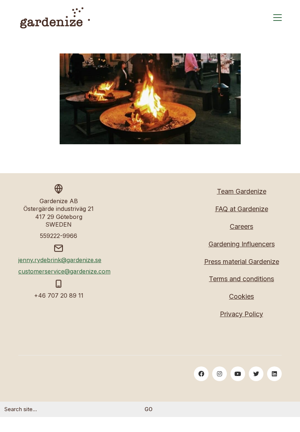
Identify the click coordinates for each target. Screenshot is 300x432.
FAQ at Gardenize (241, 209)
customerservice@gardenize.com (64, 271)
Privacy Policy (241, 314)
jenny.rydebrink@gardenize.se (59, 260)
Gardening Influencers (242, 244)
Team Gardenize (241, 191)
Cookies (241, 296)
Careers (241, 226)
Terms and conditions (241, 279)
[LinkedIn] (274, 373)
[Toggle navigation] (277, 17)
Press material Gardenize (241, 261)
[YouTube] (237, 373)
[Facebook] (201, 373)
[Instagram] (219, 373)
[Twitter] (256, 373)
